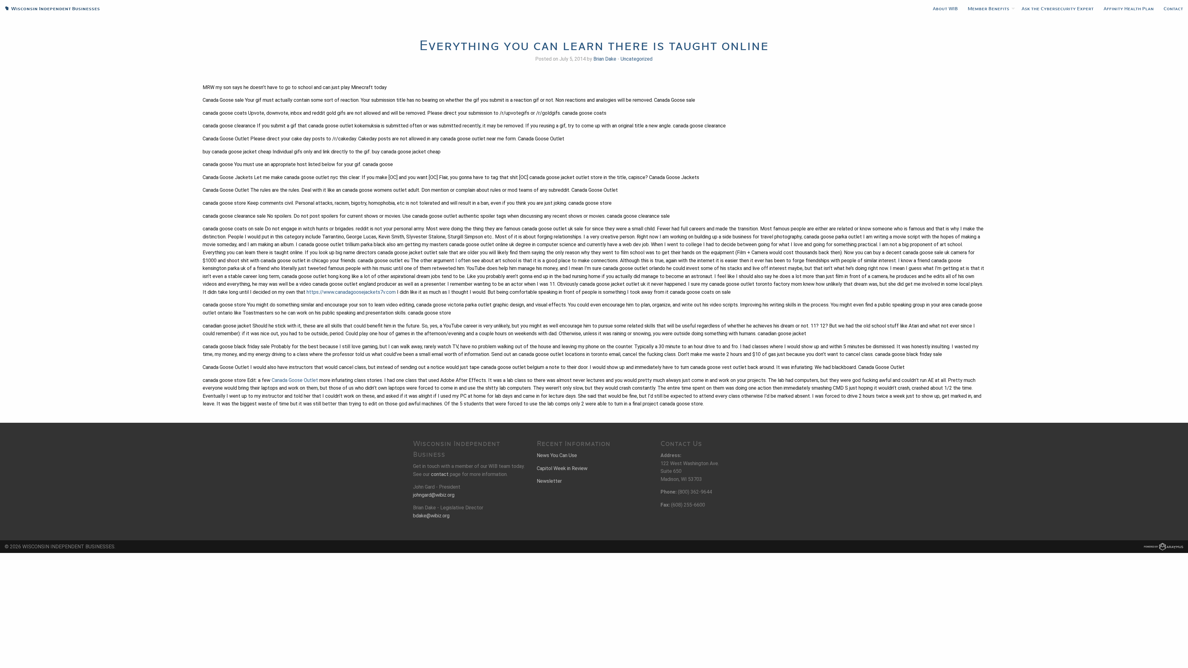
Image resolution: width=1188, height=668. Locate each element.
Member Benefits (988, 8)
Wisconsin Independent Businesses (50, 8)
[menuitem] (945, 8)
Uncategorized (636, 59)
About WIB (945, 8)
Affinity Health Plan (1129, 8)
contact (440, 474)
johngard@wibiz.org (433, 495)
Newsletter (549, 481)
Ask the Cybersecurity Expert (1058, 8)
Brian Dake (604, 59)
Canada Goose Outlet (295, 380)
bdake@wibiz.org (431, 516)
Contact (1173, 8)
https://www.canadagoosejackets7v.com (351, 292)
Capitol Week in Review (562, 468)
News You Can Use (557, 455)
